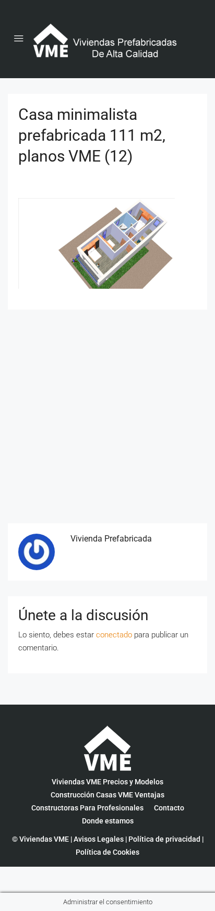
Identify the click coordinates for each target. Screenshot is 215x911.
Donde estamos (108, 821)
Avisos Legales (99, 839)
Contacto (169, 808)
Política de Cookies (107, 852)
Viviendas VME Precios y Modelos (107, 782)
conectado (114, 634)
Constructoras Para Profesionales (87, 808)
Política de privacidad (164, 839)
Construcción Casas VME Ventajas (107, 795)
